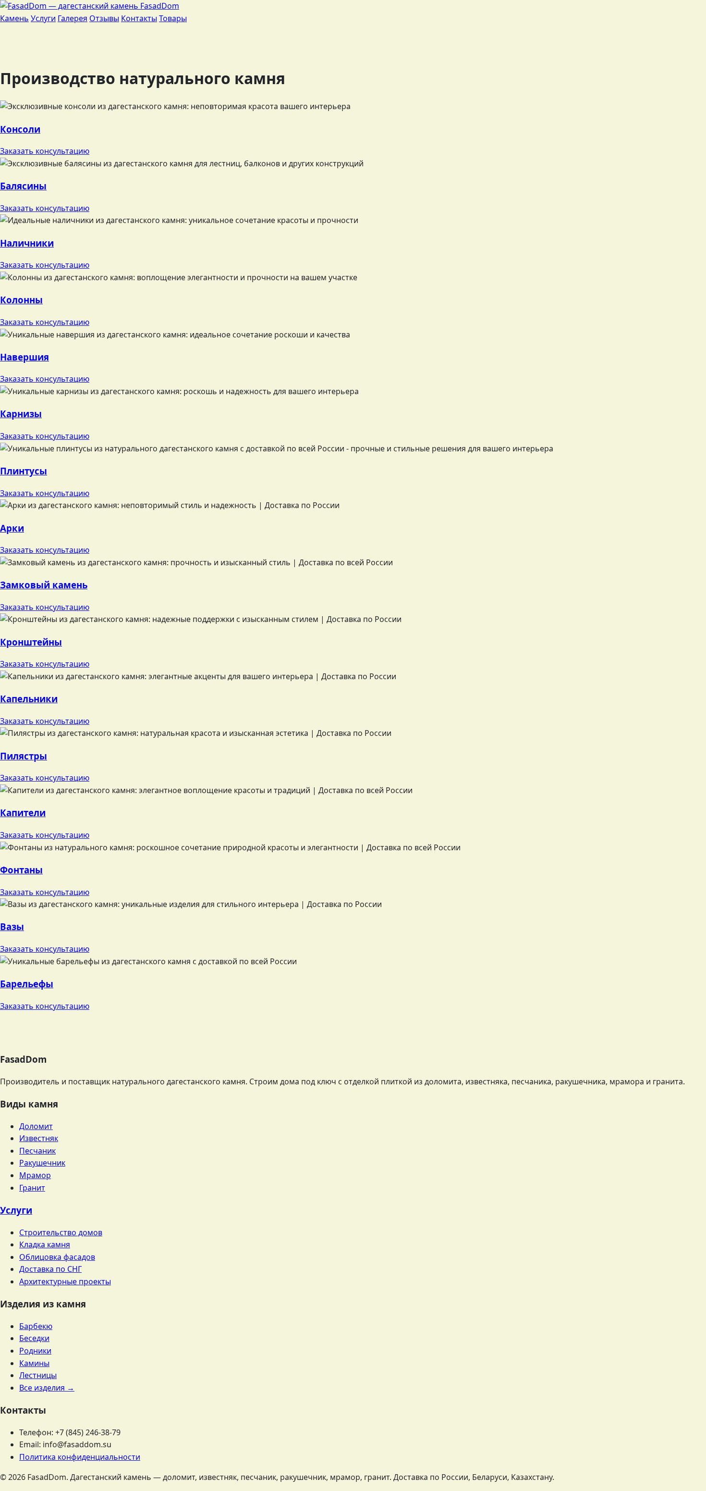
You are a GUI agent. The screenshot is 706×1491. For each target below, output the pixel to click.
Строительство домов (60, 1232)
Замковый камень (43, 585)
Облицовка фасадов (57, 1257)
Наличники (27, 243)
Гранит (32, 1187)
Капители (23, 813)
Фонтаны (21, 870)
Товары (173, 18)
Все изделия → (46, 1387)
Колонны (21, 300)
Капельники (29, 699)
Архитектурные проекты (65, 1281)
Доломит (36, 1126)
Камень (14, 18)
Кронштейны (31, 642)
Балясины (23, 186)
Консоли (20, 129)
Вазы (12, 926)
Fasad (158, 5)
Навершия (24, 357)
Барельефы (26, 984)
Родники (35, 1350)
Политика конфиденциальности (79, 1457)
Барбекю (35, 1326)
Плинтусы (23, 471)
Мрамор (35, 1175)
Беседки (34, 1338)
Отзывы (104, 18)
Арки (12, 528)
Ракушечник (42, 1162)
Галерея (72, 18)
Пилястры (23, 756)
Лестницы (38, 1375)
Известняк (38, 1138)
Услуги (43, 18)
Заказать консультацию (44, 151)
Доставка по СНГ (50, 1269)
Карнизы (21, 414)
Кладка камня (44, 1244)
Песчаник (37, 1150)
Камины (34, 1363)
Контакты (139, 18)
